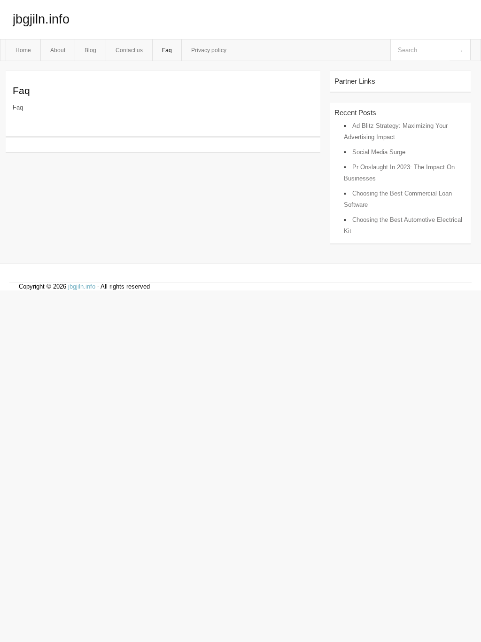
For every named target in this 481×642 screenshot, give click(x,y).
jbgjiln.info (41, 19)
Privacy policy (208, 50)
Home (23, 50)
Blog (90, 50)
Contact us (129, 50)
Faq (167, 50)
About (57, 50)
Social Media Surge (378, 152)
